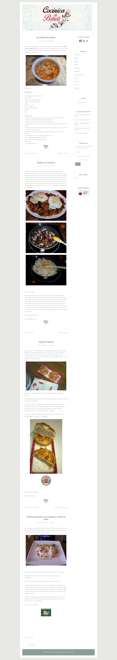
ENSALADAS (77, 68)
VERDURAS (76, 88)
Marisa (26, 352)
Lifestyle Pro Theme (53, 652)
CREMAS (76, 64)
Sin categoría (36, 507)
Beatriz (64, 351)
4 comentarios (51, 40)
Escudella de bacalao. (46, 37)
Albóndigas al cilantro (85, 119)
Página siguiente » (32, 644)
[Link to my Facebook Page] (80, 41)
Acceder (73, 652)
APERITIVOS (77, 54)
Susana (38, 352)
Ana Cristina (32, 352)
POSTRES (76, 85)
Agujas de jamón (46, 341)
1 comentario (51, 522)
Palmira (76, 123)
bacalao (31, 153)
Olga (42, 352)
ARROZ (76, 58)
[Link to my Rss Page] (84, 41)
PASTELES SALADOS (78, 74)
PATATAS (76, 78)
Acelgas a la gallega (82, 133)
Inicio (75, 177)
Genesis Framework (62, 652)
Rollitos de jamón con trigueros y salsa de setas (46, 517)
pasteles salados (64, 507)
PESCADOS (76, 81)
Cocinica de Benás (58, 9)
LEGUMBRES (77, 71)
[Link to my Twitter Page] (87, 41)
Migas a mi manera (46, 162)
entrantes (35, 153)
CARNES (76, 61)
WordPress (69, 652)
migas (66, 332)
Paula (59, 351)
